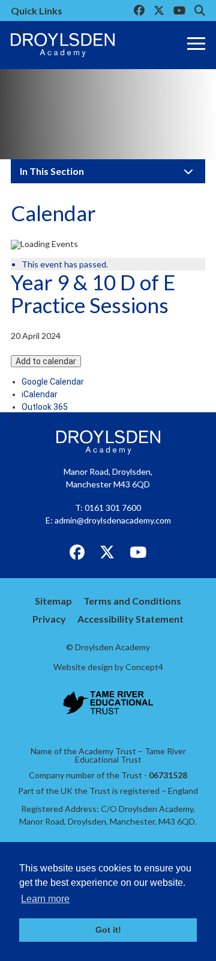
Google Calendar (53, 381)
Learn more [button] (45, 899)
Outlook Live (45, 419)
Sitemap (53, 600)
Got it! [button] (108, 930)
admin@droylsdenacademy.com (113, 520)
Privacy (49, 618)
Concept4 (144, 667)
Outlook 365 (45, 407)
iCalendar (40, 394)
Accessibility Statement (130, 618)
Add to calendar (46, 361)
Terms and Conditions (132, 600)
